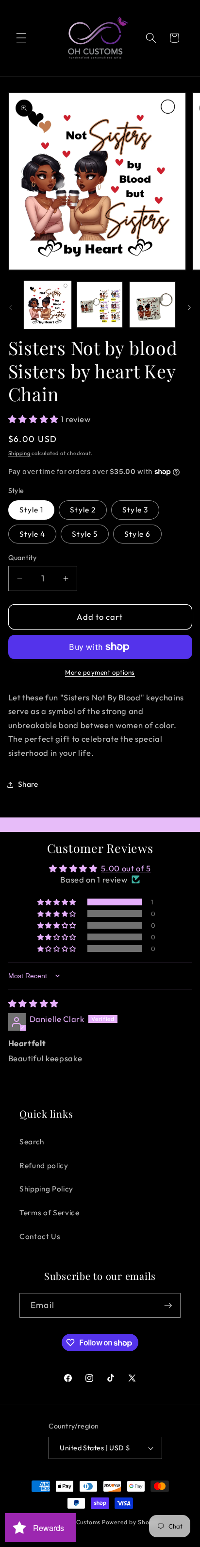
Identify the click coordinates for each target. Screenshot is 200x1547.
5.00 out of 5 (126, 868)
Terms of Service (49, 1212)
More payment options (100, 672)
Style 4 (32, 534)
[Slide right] (189, 307)
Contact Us (40, 1236)
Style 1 (31, 509)
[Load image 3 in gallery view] (152, 304)
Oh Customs (82, 1522)
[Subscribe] (168, 1305)
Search (31, 1141)
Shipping (19, 453)
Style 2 (83, 509)
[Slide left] (10, 307)
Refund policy (43, 1165)
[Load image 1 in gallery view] (47, 304)
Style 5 (85, 534)
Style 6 (137, 534)
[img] (33, 1003)
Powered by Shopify (131, 1522)
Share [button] (28, 784)
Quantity (22, 557)
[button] (21, 38)
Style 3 (135, 509)
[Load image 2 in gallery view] (99, 304)
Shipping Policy (46, 1188)
